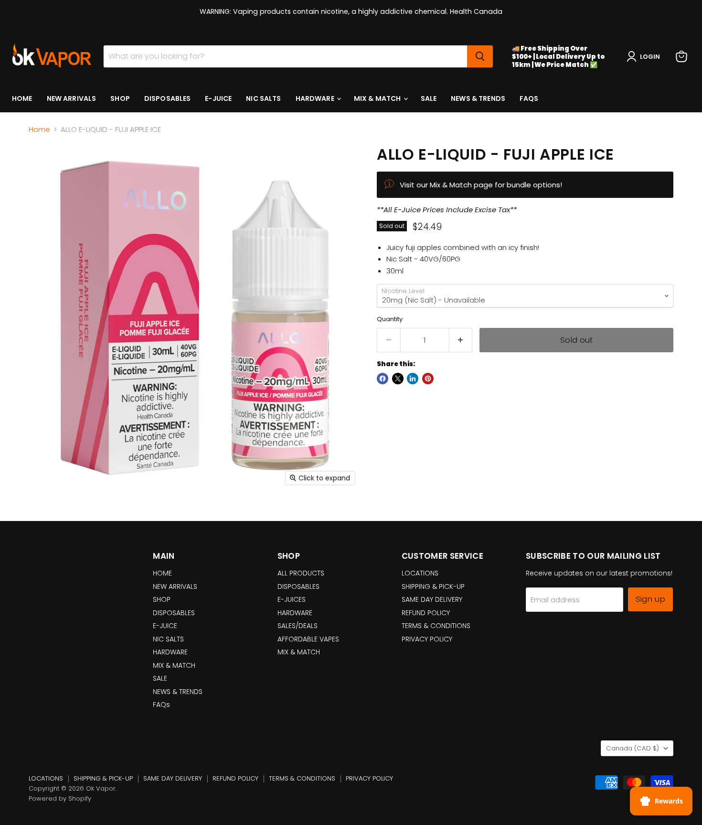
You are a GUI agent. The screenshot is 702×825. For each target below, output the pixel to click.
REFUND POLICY (426, 613)
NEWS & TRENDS (478, 98)
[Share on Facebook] (382, 378)
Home (39, 129)
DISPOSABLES (167, 98)
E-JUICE (218, 98)
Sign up (650, 599)
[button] (645, 56)
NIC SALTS (263, 98)
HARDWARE (316, 98)
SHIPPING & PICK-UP (433, 586)
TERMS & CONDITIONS (436, 625)
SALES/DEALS (297, 625)
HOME (22, 98)
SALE (429, 98)
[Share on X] (398, 378)
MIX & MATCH (378, 98)
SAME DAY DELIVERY (432, 599)
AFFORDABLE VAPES (308, 639)
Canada (632, 748)
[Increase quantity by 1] (461, 340)
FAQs (529, 98)
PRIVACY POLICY (427, 639)
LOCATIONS (420, 573)
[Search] (480, 56)
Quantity (390, 319)
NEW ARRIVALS (71, 98)
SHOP (120, 98)
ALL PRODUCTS (300, 573)
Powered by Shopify (60, 798)
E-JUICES (291, 599)
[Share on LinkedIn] (412, 378)
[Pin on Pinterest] (428, 378)
